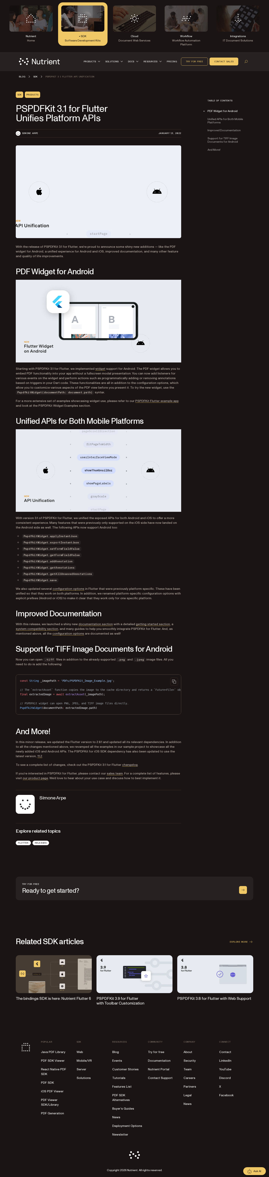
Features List (122, 1086)
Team (188, 1069)
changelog (130, 765)
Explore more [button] (239, 942)
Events (117, 1061)
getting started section (153, 624)
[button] (92, 62)
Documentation (159, 1061)
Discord (225, 1078)
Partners (190, 1086)
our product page (35, 778)
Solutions (84, 1078)
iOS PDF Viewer (52, 1091)
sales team (115, 773)
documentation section (96, 624)
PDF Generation (52, 1113)
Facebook (226, 1095)
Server (81, 1069)
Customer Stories (125, 1069)
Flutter (23, 843)
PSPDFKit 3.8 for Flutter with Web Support (214, 998)
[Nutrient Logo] (39, 61)
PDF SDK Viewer (53, 1061)
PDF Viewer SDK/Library (50, 1102)
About (188, 1052)
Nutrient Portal (158, 1069)
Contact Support (160, 1078)
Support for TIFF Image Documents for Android (223, 140)
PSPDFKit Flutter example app (157, 401)
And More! (214, 149)
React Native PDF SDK (53, 1071)
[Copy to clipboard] (174, 681)
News (116, 1117)
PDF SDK (47, 1083)
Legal (188, 1095)
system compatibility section (37, 629)
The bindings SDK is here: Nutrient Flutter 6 (53, 998)
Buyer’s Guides (123, 1108)
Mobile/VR (84, 1061)
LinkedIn (225, 1061)
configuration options (68, 589)
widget (100, 369)
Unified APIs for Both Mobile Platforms (225, 120)
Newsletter (120, 1134)
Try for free (194, 61)
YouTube (225, 1069)
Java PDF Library (53, 1052)
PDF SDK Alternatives (121, 1097)
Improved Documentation (224, 130)
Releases (41, 843)
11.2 (39, 756)
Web (80, 1052)
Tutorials (118, 1078)
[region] (98, 694)
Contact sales (224, 61)
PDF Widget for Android (222, 111)
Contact (225, 1052)
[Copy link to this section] (10, 272)
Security (190, 1061)
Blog (115, 1052)
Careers (189, 1078)
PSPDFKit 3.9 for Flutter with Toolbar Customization (120, 1001)
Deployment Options (127, 1126)
